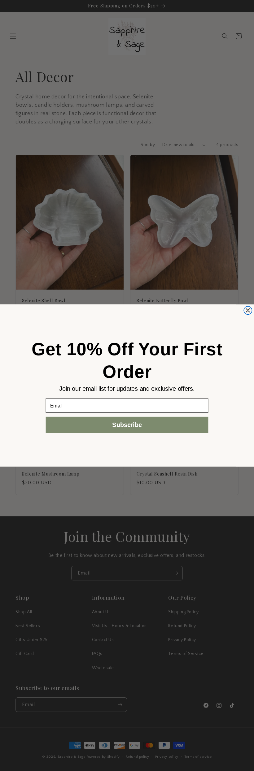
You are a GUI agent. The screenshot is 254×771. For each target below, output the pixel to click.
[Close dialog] (248, 310)
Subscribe (127, 424)
